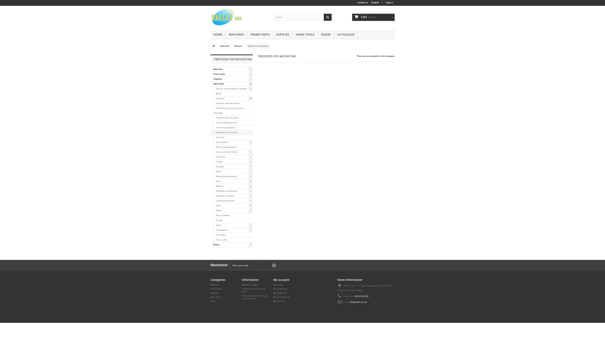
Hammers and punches (226, 191)
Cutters (219, 162)
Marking (219, 186)
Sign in (389, 2)
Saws (218, 225)
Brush (218, 93)
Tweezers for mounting (226, 132)
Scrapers (219, 166)
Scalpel (219, 220)
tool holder (220, 235)
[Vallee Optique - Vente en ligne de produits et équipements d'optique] (239, 17)
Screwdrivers (221, 230)
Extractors (220, 157)
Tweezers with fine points (227, 118)
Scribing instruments (225, 201)
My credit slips (280, 289)
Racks (218, 210)
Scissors (219, 137)
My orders (278, 285)
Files (217, 181)
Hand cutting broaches (225, 147)
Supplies (282, 34)
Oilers (218, 171)
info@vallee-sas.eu (358, 302)
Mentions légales (250, 285)
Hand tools (305, 34)
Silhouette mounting (224, 196)
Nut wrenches (221, 142)
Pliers (218, 205)
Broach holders (222, 215)
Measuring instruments (226, 176)
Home (217, 34)
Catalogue (345, 34)
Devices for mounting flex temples (231, 89)
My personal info (281, 297)
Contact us (363, 2)
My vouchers (279, 301)
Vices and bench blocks (226, 152)
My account (281, 280)
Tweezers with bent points (227, 103)
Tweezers (220, 98)
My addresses (280, 293)
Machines (236, 34)
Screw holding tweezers (226, 123)
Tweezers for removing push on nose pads (229, 110)
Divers (326, 34)
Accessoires (221, 240)
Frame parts (260, 34)
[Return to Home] (214, 46)
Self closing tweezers (225, 127)
